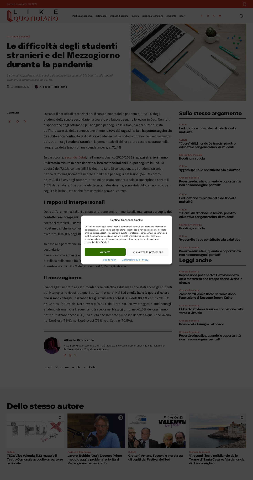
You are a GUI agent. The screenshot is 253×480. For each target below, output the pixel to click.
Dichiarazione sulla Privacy (135, 259)
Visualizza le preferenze (148, 252)
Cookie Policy (110, 259)
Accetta (105, 252)
